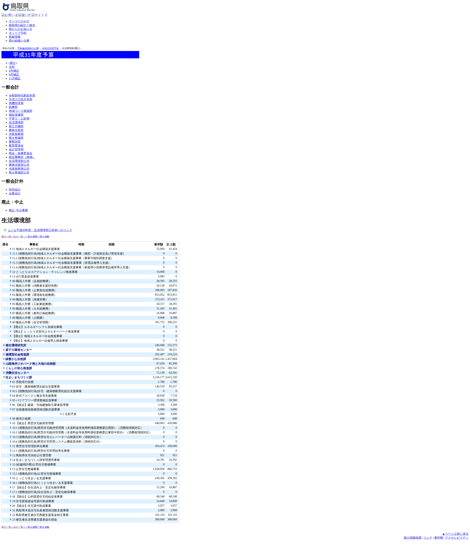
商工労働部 (16, 126)
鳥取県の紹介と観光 (22, 25)
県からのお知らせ (20, 29)
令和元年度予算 (50, 48)
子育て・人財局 (19, 118)
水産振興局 (16, 134)
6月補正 (14, 70)
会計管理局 (16, 149)
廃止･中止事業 (18, 210)
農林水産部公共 (19, 164)
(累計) (13, 63)
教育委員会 (16, 145)
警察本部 (15, 141)
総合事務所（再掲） (22, 157)
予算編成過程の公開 (28, 48)
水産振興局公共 (19, 168)
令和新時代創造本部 (22, 95)
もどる (12, 230)
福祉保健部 (16, 114)
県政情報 (15, 36)
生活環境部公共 (19, 160)
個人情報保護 (412, 537)
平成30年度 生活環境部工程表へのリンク (44, 230)
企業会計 (15, 193)
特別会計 (15, 189)
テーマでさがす (19, 21)
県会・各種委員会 (20, 153)
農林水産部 (16, 130)
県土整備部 (16, 137)
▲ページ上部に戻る (455, 533)
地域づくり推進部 (20, 110)
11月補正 (15, 78)
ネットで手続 (17, 32)
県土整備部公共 (19, 172)
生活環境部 (16, 122)
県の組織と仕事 (19, 40)
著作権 (438, 537)
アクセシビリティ (457, 537)
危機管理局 (16, 103)
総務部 (13, 107)
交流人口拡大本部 (20, 99)
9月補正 (14, 74)
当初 (12, 66)
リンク (427, 537)
